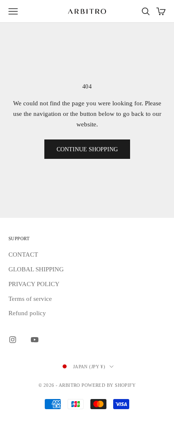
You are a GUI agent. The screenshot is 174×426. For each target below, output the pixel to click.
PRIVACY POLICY (34, 284)
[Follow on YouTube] (34, 339)
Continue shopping (87, 149)
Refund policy (27, 313)
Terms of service (30, 298)
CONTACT (23, 254)
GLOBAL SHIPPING (36, 269)
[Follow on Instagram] (12, 339)
